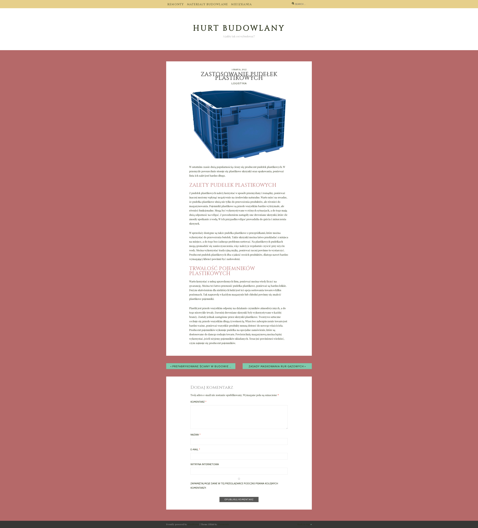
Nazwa (195, 434)
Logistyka (239, 83)
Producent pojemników (202, 330)
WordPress (193, 524)
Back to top (304, 524)
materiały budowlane (207, 4)
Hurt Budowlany (239, 28)
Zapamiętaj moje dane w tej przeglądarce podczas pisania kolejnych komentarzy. (234, 485)
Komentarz (198, 401)
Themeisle (223, 524)
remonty (175, 4)
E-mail (195, 449)
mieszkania (241, 4)
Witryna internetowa (204, 464)
